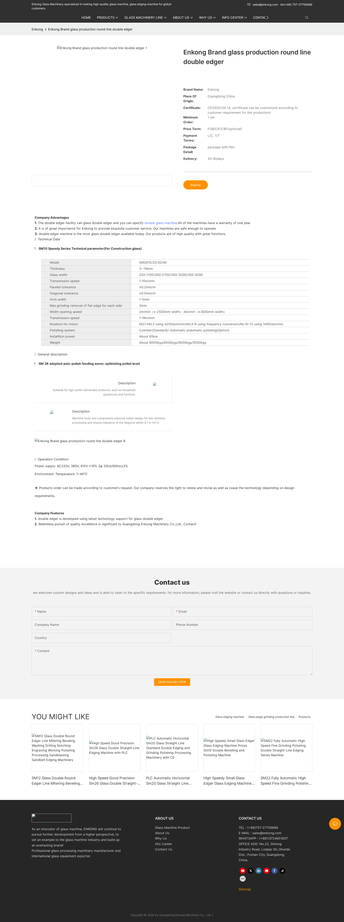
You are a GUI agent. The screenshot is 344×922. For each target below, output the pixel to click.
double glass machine (161, 223)
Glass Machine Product (172, 828)
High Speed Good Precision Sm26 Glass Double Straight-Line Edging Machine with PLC (114, 781)
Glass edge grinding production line (271, 716)
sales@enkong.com (265, 4)
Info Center (163, 844)
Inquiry (196, 185)
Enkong (37, 29)
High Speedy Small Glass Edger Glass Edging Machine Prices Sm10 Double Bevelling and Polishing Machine (227, 781)
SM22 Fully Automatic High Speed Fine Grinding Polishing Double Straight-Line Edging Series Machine (286, 781)
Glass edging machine (229, 716)
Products (304, 716)
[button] (267, 17)
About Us (162, 833)
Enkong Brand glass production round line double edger (90, 29)
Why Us (161, 838)
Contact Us (163, 849)
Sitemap (245, 889)
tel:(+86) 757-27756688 (296, 4)
